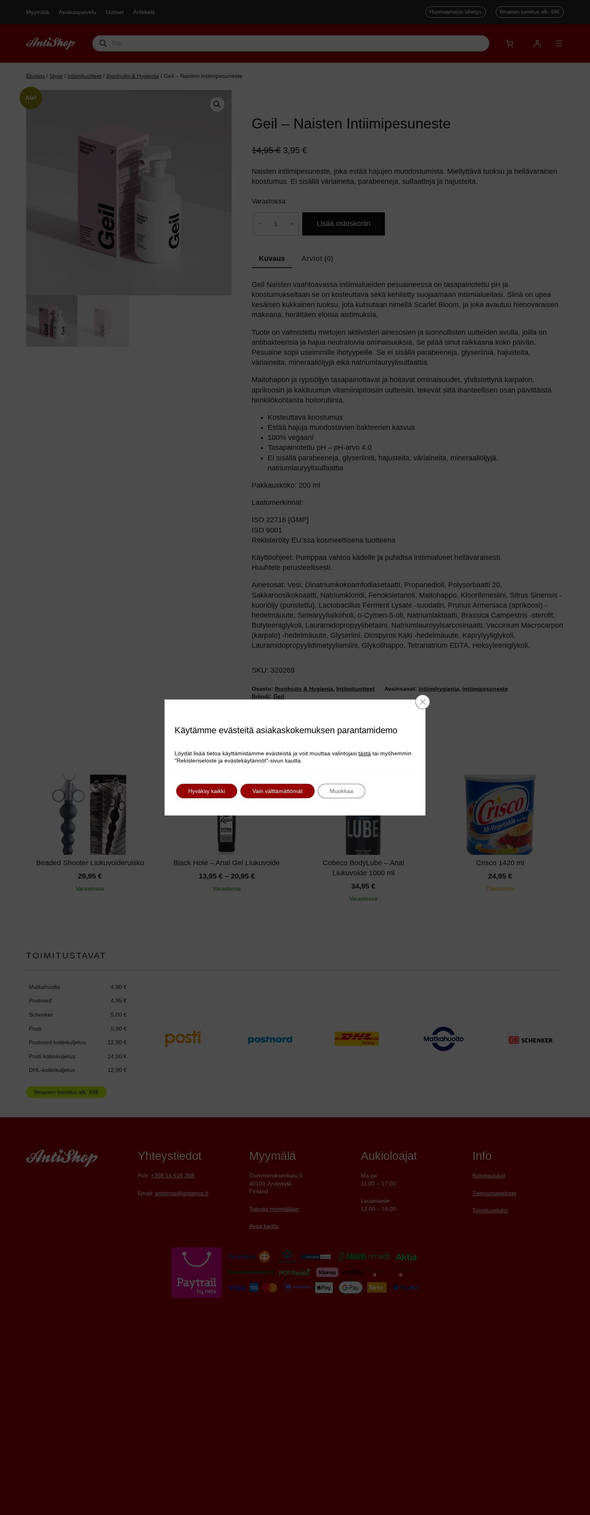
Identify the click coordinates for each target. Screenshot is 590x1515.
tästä (364, 753)
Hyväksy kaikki (206, 791)
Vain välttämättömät (277, 791)
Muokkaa (341, 791)
